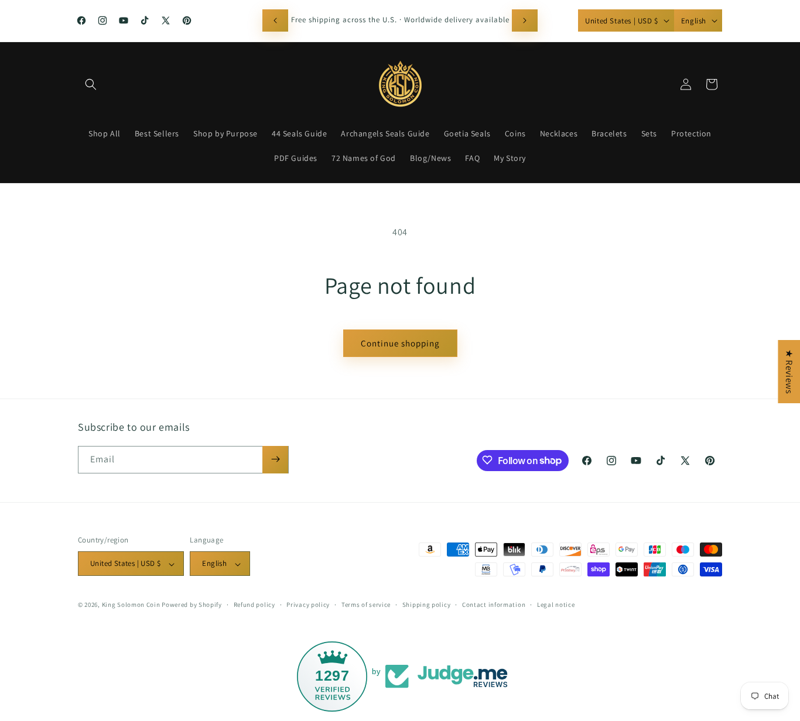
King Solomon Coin (131, 605)
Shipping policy (426, 604)
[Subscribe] (275, 459)
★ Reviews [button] (789, 371)
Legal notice (556, 604)
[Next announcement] (525, 20)
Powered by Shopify (192, 605)
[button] (91, 84)
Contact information (493, 604)
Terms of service (366, 604)
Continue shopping (400, 343)
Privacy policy (308, 604)
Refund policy (254, 604)
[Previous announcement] (275, 20)
